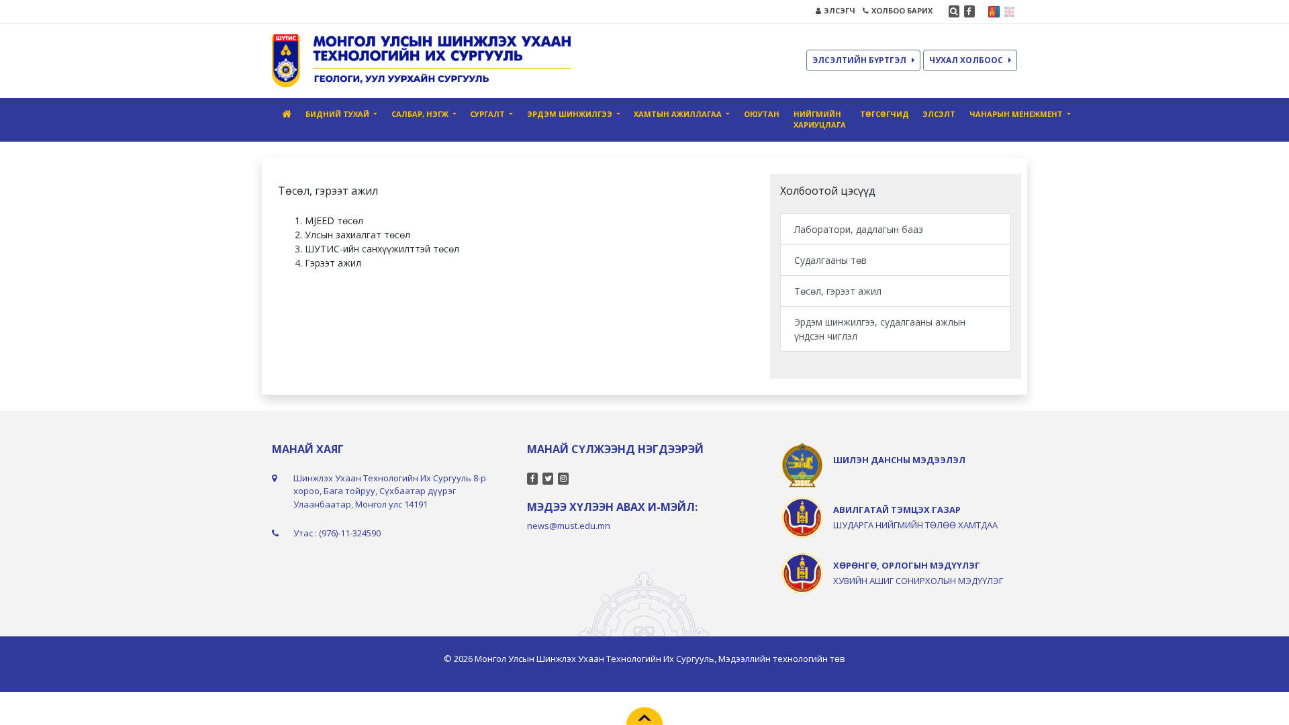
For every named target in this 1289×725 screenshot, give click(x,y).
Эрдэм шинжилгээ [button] (570, 114)
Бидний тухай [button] (338, 114)
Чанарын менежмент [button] (1017, 114)
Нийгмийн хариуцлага (820, 119)
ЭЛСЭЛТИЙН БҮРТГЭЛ (859, 60)
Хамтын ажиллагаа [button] (679, 114)
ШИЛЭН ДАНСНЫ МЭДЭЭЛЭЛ (899, 460)
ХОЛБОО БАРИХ (902, 10)
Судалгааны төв (830, 260)
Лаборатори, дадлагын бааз (858, 229)
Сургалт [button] (488, 114)
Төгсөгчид (884, 114)
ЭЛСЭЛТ (938, 114)
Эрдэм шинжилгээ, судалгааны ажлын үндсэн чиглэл (879, 329)
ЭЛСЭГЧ (839, 10)
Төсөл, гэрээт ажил (837, 291)
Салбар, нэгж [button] (420, 114)
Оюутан (761, 114)
